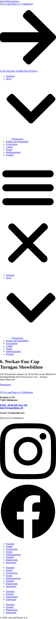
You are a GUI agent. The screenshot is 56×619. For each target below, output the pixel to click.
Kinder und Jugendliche (17, 141)
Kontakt (10, 155)
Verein (9, 149)
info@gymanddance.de (11, 408)
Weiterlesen (5, 384)
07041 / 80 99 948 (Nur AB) (13, 405)
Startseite (10, 76)
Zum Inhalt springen (9, 1)
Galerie (9, 147)
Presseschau (17, 139)
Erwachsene (11, 144)
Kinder (9, 546)
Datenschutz (12, 560)
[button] (28, 215)
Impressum (11, 562)
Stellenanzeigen (13, 152)
